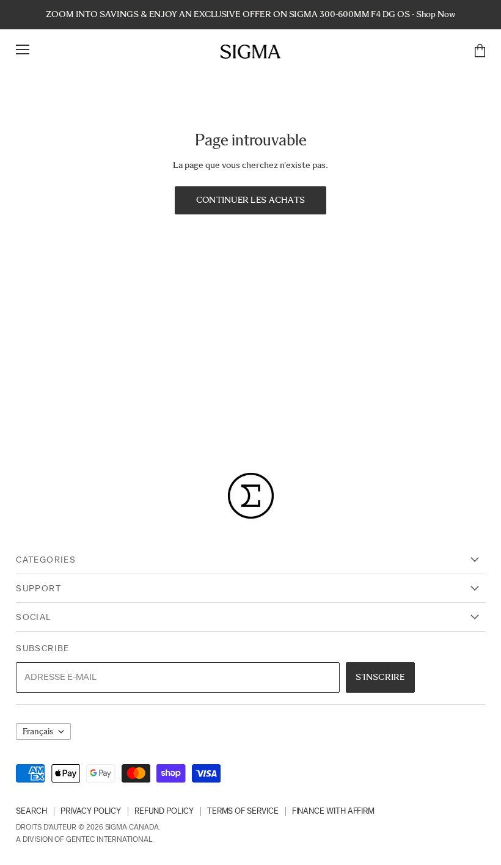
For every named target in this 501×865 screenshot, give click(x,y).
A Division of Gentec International (84, 839)
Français (38, 731)
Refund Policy (164, 811)
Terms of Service (243, 811)
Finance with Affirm (333, 811)
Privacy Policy (90, 811)
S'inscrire (380, 677)
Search (31, 811)
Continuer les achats (250, 200)
